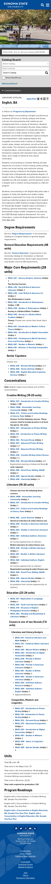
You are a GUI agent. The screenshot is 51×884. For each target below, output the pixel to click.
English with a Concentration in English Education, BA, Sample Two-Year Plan (25, 816)
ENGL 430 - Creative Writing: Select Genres (29, 455)
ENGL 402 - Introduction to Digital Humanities (28, 332)
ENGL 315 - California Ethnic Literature (32, 644)
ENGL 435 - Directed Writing (22, 366)
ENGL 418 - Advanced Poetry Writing (26, 449)
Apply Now (31, 99)
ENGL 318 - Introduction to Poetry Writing (28, 434)
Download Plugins (25, 864)
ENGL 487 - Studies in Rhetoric (21, 344)
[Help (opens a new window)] (47, 98)
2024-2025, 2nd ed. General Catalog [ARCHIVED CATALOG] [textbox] (26, 52)
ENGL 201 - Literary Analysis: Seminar (25, 278)
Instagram (25, 828)
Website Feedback (25, 867)
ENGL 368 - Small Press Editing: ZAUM (27, 470)
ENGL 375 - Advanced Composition (30, 723)
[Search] (46, 72)
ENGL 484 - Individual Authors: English (27, 560)
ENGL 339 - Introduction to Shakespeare (26, 302)
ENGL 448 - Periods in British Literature (27, 548)
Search (42, 5)
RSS (35, 828)
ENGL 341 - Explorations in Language (26, 599)
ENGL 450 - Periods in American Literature (29, 524)
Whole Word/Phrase (13, 78)
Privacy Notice (25, 854)
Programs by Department (24, 111)
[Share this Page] (41, 98)
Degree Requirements (22, 234)
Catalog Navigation (13, 90)
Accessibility (25, 862)
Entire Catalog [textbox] (9, 64)
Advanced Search (9, 83)
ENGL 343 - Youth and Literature (24, 604)
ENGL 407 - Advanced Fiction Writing (26, 443)
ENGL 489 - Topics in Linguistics (29, 741)
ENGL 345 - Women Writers (27, 649)
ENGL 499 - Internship (20, 479)
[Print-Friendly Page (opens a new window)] (44, 98)
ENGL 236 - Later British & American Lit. (25, 293)
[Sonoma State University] (15, 9)
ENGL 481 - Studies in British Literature (27, 554)
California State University (25, 856)
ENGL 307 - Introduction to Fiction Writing (28, 428)
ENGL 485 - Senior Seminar (22, 369)
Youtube (30, 828)
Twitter (21, 828)
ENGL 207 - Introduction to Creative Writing (29, 401)
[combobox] (25, 52)
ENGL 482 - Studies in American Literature (29, 530)
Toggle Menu (47, 5)
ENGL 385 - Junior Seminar (22, 517)
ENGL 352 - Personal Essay (22, 440)
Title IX (25, 875)
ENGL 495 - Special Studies (22, 476)
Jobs (26, 873)
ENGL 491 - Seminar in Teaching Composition (28, 347)
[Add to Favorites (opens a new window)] (38, 98)
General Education (20, 253)
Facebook (16, 828)
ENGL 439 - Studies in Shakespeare (23, 308)
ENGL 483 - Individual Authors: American (28, 536)
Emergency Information (25, 878)
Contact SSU (25, 851)
